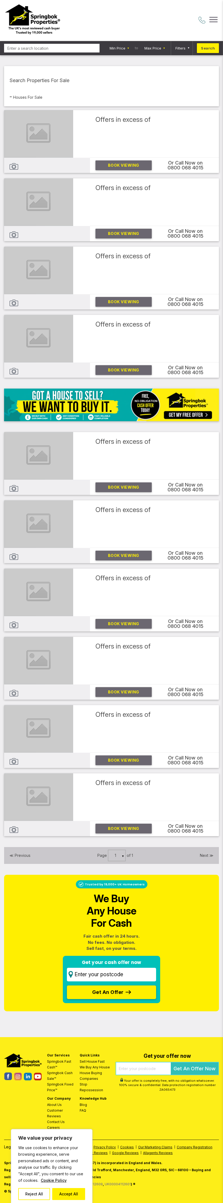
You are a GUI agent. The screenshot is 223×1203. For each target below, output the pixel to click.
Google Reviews (125, 1153)
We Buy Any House (95, 1067)
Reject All (34, 1194)
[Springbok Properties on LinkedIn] (28, 1079)
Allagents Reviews (158, 1153)
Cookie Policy (54, 1180)
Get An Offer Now (195, 1068)
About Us (54, 1105)
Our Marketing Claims (155, 1147)
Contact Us (56, 1122)
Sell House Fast (92, 1061)
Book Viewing (123, 165)
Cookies (127, 1147)
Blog (83, 1105)
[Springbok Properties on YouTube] (38, 1079)
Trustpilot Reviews (93, 1153)
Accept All (68, 1194)
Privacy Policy (105, 1147)
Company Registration (194, 1147)
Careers (53, 1128)
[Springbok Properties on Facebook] (8, 1078)
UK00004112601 (118, 1184)
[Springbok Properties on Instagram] (18, 1079)
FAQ (83, 1110)
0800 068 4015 (185, 167)
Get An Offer (108, 992)
